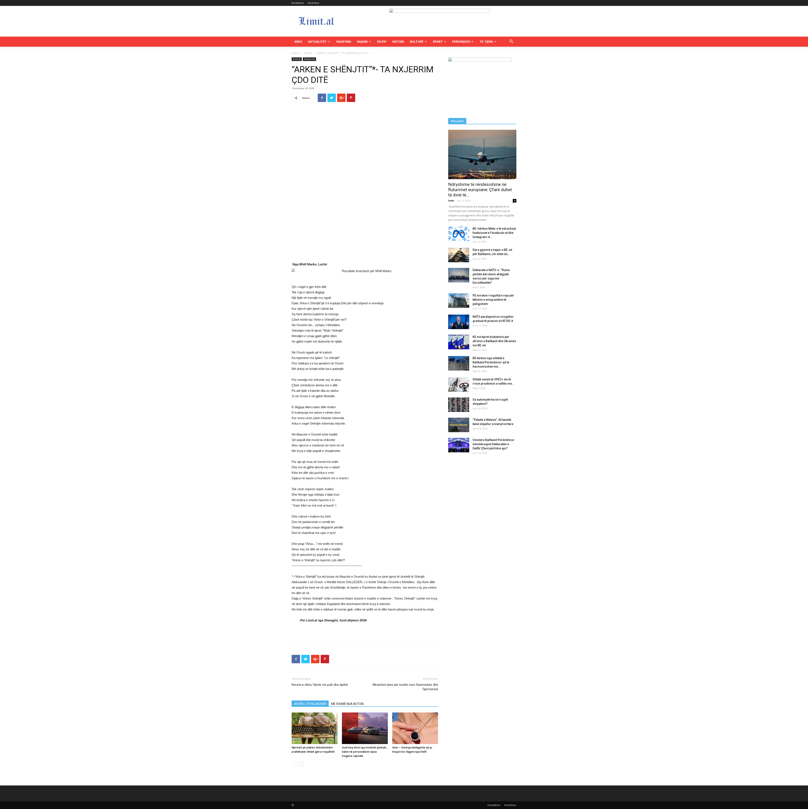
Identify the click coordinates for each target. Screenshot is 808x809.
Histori (398, 42)
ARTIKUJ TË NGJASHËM (310, 704)
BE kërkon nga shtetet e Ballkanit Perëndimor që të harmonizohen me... (491, 362)
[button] (511, 42)
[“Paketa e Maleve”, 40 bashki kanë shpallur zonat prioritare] (458, 425)
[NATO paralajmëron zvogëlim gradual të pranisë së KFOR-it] (458, 322)
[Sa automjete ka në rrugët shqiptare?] (458, 404)
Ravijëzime (309, 59)
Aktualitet (317, 42)
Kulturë (416, 42)
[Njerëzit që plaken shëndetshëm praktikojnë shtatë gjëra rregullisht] (315, 728)
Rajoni (362, 42)
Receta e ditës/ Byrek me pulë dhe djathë (320, 685)
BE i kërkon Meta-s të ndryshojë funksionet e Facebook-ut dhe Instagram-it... (494, 233)
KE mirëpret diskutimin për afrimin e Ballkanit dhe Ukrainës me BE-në (494, 341)
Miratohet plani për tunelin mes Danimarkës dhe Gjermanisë (405, 687)
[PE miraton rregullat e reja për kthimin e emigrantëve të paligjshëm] (458, 300)
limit (451, 200)
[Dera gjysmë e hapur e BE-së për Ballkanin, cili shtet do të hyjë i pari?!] (458, 255)
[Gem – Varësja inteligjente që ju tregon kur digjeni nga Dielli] (415, 728)
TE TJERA (486, 42)
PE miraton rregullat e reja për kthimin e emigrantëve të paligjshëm (493, 300)
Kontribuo (313, 2)
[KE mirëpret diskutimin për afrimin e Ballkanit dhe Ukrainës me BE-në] (458, 342)
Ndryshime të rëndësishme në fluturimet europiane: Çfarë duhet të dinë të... (480, 189)
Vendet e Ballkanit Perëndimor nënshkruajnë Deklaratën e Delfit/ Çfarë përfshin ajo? (493, 444)
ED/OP (381, 42)
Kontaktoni (298, 2)
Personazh (461, 42)
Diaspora (343, 42)
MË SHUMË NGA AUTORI (347, 704)
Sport (438, 42)
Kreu (298, 42)
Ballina (296, 53)
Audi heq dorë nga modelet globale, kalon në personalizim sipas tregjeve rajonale (364, 751)
